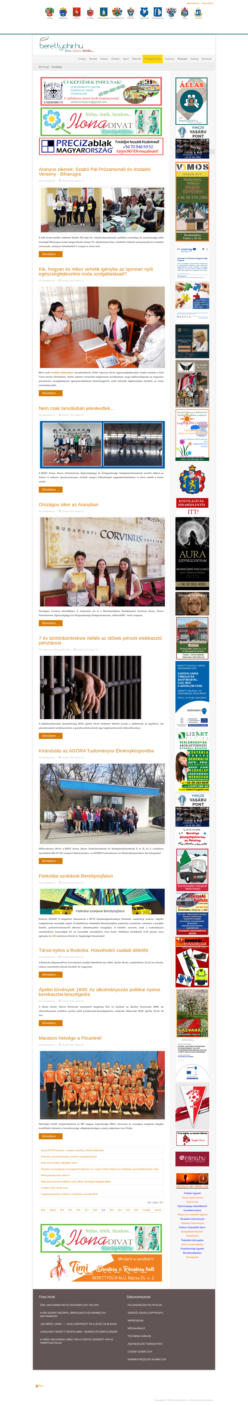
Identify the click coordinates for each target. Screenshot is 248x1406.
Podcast (182, 58)
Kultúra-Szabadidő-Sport (192, 1227)
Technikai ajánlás (139, 1336)
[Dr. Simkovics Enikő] (192, 341)
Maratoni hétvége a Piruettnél (70, 1038)
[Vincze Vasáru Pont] (192, 809)
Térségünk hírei (152, 58)
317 (87, 1210)
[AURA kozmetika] (192, 553)
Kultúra (104, 58)
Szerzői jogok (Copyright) (145, 1312)
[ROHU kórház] (192, 282)
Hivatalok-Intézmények (192, 1219)
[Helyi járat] (192, 869)
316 (78, 1210)
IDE (54, 936)
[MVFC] (192, 1106)
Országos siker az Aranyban (69, 504)
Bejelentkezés (193, 3)
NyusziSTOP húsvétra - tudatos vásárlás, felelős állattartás (72, 1150)
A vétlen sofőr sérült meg (54, 1187)
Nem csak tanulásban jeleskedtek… (77, 408)
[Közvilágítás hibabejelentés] (192, 506)
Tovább (146, 1210)
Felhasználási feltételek (145, 1305)
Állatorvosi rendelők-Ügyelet (192, 1214)
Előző (53, 1210)
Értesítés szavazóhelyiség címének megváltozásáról (69, 1156)
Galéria (194, 58)
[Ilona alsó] (101, 1238)
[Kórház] (192, 1059)
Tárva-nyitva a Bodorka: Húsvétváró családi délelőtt (93, 950)
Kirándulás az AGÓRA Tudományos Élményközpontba (96, 750)
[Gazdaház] (192, 1013)
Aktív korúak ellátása (192, 1244)
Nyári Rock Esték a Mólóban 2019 (59, 1162)
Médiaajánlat (136, 1328)
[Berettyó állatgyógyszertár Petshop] (192, 837)
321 (120, 1210)
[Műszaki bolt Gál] (192, 914)
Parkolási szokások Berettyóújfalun (76, 876)
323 (136, 1210)
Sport (126, 58)
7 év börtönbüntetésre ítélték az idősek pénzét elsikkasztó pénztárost (100, 640)
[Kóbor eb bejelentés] (192, 603)
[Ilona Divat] (101, 121)
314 (62, 1210)
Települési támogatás (192, 1240)
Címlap (82, 58)
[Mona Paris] (192, 383)
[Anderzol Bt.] (101, 91)
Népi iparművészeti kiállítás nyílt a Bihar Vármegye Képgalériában (76, 1181)
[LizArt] (192, 760)
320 (111, 1210)
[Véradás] (192, 1138)
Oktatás (115, 58)
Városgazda (192, 1257)
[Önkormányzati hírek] (192, 479)
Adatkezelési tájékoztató (145, 1343)
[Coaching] (192, 435)
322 (128, 1210)
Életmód (136, 58)
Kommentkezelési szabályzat (147, 1359)
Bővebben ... (50, 254)
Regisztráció (207, 3)
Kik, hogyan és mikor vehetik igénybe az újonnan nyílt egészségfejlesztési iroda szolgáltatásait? (96, 271)
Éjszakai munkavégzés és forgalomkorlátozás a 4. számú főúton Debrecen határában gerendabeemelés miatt (99, 1169)
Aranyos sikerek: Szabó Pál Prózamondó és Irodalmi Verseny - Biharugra (94, 172)
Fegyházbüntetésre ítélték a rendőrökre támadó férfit (69, 1194)
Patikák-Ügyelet (192, 1193)
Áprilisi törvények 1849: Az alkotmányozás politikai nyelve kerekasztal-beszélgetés (99, 992)
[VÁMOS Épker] (192, 201)
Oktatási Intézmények (192, 1223)
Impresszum (135, 1320)
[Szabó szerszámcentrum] (192, 638)
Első (43, 1210)
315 (70, 1210)
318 (95, 1210)
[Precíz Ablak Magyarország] (101, 146)
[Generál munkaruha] (192, 962)
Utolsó (158, 1210)
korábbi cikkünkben (62, 372)
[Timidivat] (101, 1267)
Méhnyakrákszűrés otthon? (55, 1175)
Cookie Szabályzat (140, 1351)
